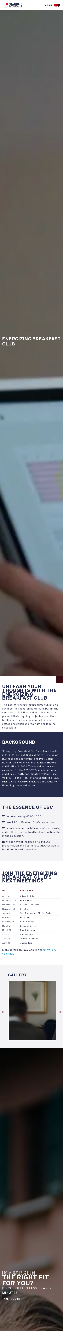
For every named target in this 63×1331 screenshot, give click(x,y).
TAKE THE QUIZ (11, 1299)
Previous (3, 1012)
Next (59, 1012)
